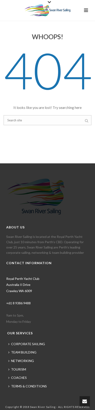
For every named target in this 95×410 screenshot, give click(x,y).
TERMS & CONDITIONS (29, 386)
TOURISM (18, 369)
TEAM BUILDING (23, 352)
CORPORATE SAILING (28, 344)
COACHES (19, 378)
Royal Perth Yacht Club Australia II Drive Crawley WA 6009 (22, 285)
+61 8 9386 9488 (18, 303)
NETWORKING (22, 361)
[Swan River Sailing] (47, 10)
